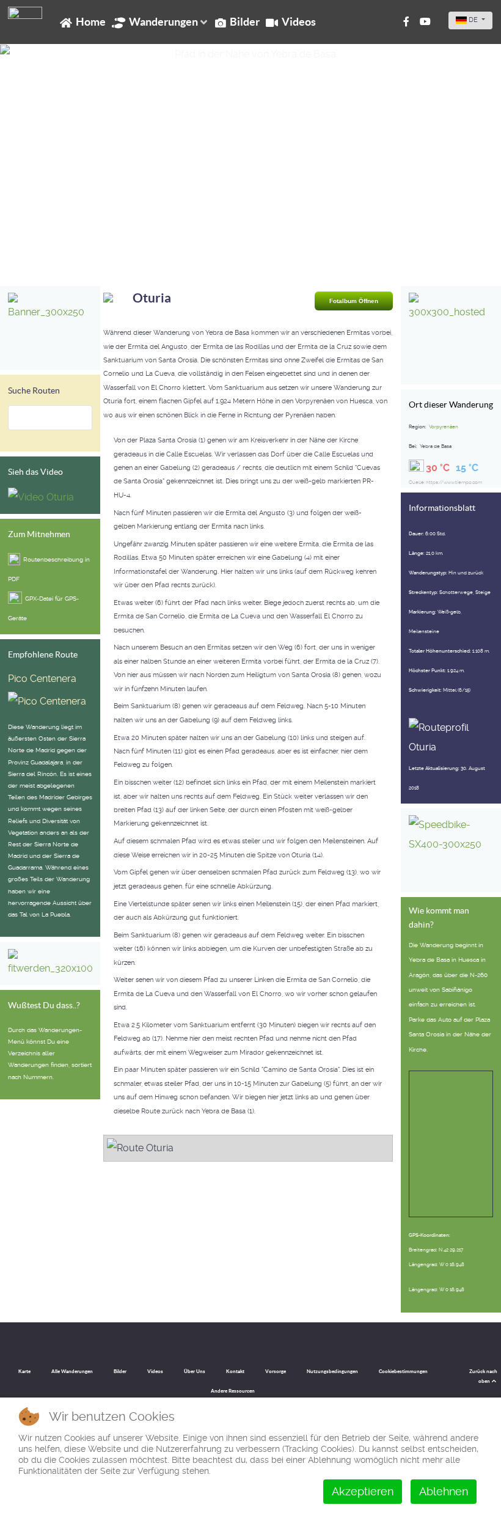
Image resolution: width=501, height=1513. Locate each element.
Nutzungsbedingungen (332, 1371)
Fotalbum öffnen (353, 301)
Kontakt (235, 1371)
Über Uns (194, 1371)
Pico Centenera (42, 678)
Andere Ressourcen (233, 1391)
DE (473, 20)
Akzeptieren (362, 1491)
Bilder (120, 1371)
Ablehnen (443, 1491)
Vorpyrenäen (443, 426)
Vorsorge (275, 1371)
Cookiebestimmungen (403, 1371)
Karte (24, 1371)
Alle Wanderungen (72, 1371)
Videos (155, 1371)
